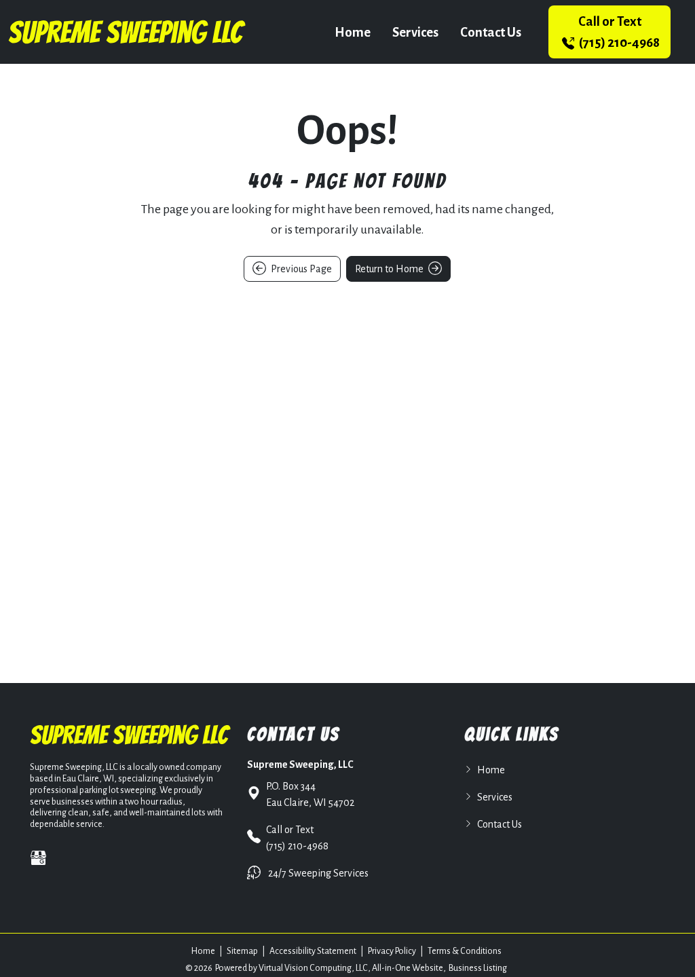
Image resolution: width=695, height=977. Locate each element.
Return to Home (390, 268)
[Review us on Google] (38, 858)
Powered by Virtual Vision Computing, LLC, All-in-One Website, (330, 968)
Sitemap (242, 951)
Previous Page (300, 268)
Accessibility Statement (312, 951)
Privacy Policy (392, 951)
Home (353, 32)
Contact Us (490, 32)
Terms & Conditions (465, 951)
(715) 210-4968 (618, 32)
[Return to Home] (127, 32)
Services (415, 32)
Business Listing (478, 968)
